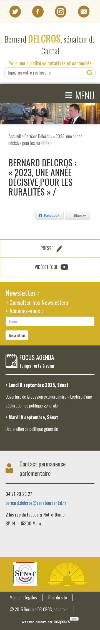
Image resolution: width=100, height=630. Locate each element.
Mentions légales (23, 597)
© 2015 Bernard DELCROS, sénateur (39, 609)
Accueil (14, 136)
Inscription (17, 335)
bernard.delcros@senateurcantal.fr (36, 503)
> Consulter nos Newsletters (37, 302)
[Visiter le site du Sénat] (50, 574)
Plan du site (57, 597)
